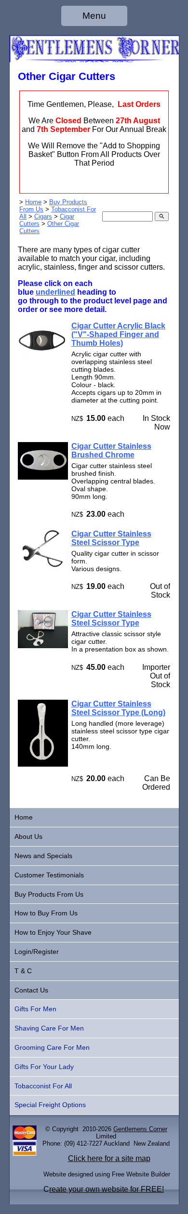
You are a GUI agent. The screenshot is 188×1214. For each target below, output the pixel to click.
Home (33, 202)
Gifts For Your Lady (44, 1066)
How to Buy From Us (46, 913)
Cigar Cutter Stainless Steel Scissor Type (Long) (118, 708)
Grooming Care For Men (52, 1047)
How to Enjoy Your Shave (53, 932)
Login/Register (36, 951)
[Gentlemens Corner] (94, 59)
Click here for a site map (109, 1158)
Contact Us (31, 990)
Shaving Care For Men (49, 1028)
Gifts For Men (35, 1009)
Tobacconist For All (43, 1086)
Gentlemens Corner (140, 1129)
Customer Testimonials (49, 875)
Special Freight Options (50, 1105)
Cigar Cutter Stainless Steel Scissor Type (111, 538)
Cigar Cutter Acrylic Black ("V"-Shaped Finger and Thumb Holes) (118, 334)
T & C (23, 971)
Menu (94, 16)
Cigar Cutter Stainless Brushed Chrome (111, 450)
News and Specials (43, 856)
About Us (28, 836)
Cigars (43, 216)
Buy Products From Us (48, 894)
